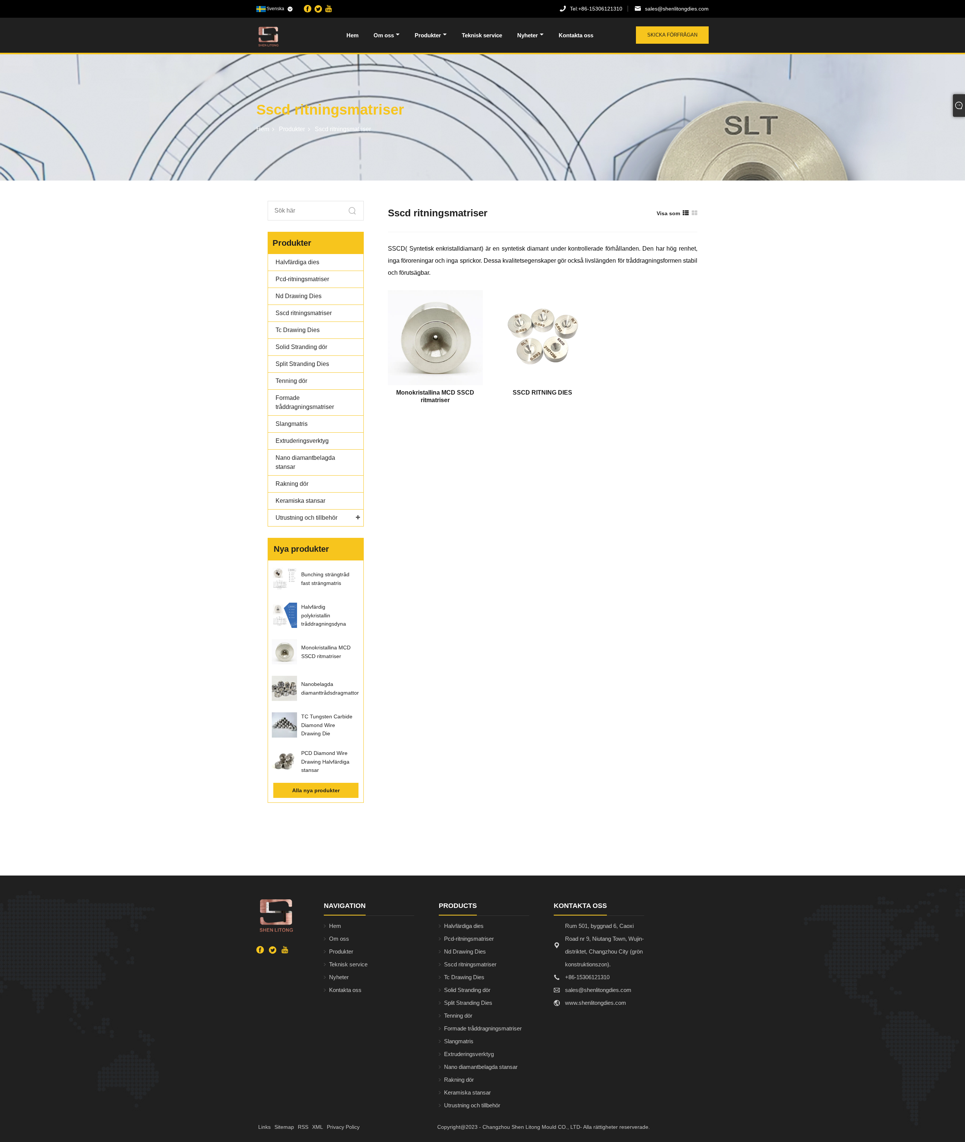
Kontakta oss (576, 35)
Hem (352, 35)
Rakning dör (292, 484)
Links (264, 1127)
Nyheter (527, 35)
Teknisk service (482, 35)
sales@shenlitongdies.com (677, 9)
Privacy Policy (343, 1127)
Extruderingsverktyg (302, 441)
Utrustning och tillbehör (306, 517)
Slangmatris (292, 424)
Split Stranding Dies (302, 364)
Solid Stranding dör (301, 347)
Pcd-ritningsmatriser (302, 279)
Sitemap (284, 1127)
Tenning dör (291, 381)
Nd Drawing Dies (299, 296)
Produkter (428, 35)
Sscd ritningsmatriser (343, 129)
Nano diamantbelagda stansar (481, 1067)
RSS (303, 1127)
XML (317, 1127)
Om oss (384, 35)
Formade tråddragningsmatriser (483, 1028)
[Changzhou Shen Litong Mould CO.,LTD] (295, 36)
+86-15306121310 (596, 9)
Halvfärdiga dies (297, 262)
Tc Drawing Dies (298, 330)
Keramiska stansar (300, 501)
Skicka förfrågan (672, 35)
